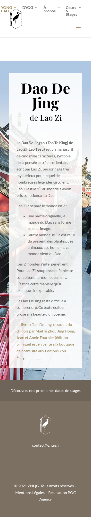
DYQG (27, 8)
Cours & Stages (71, 11)
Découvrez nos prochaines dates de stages (45, 390)
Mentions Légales (30, 492)
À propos (49, 9)
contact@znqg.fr (45, 445)
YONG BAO (6, 9)
